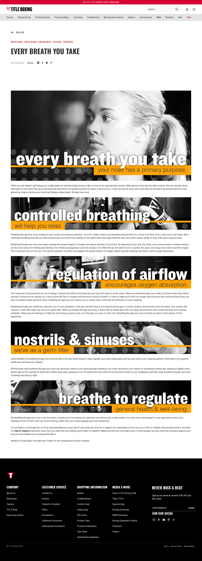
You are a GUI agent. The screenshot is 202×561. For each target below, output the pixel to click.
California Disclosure (52, 520)
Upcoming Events (15, 515)
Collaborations (84, 498)
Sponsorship (118, 504)
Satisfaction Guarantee (88, 537)
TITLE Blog (12, 509)
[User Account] (187, 9)
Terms (166, 546)
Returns (45, 498)
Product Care (83, 520)
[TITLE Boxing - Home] (19, 9)
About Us (11, 493)
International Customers (53, 526)
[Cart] (194, 9)
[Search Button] (176, 9)
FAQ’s (44, 509)
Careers (10, 504)
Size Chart (82, 531)
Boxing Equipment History (124, 520)
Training (68, 42)
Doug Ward (30, 42)
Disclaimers (47, 515)
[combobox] (163, 9)
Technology (82, 509)
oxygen (57, 42)
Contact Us (47, 493)
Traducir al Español (51, 504)
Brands (80, 493)
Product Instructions (87, 526)
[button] (23, 487)
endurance (44, 42)
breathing (17, 42)
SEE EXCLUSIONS (57, 4)
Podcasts (117, 526)
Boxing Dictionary (120, 509)
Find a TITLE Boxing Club (124, 493)
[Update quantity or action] (80, 2)
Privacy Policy (176, 546)
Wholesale (12, 498)
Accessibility (189, 546)
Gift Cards (82, 515)
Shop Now (114, 2)
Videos (115, 531)
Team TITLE (118, 498)
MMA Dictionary (120, 515)
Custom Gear (83, 504)
